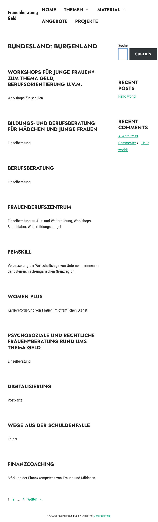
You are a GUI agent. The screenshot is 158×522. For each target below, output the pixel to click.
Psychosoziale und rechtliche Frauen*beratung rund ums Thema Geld (51, 341)
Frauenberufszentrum (39, 207)
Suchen (123, 45)
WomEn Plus (25, 296)
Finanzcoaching (31, 464)
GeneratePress (102, 516)
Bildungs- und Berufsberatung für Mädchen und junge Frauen (52, 126)
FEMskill (19, 251)
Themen (73, 9)
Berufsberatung (31, 168)
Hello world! (127, 96)
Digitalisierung (29, 386)
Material (108, 9)
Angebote (54, 21)
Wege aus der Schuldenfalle (49, 425)
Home (49, 9)
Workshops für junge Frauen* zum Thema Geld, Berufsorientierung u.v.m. (51, 78)
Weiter (34, 499)
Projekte (86, 21)
